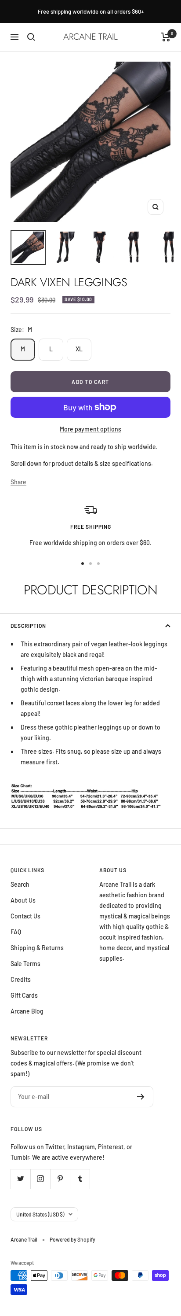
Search (20, 884)
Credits (21, 979)
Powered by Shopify (72, 1239)
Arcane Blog (27, 1011)
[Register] (141, 1097)
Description (28, 626)
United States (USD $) (40, 1214)
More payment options (90, 429)
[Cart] (165, 37)
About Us (23, 900)
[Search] (31, 37)
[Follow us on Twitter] (20, 1179)
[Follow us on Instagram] (40, 1179)
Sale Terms (25, 963)
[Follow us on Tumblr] (80, 1179)
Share (18, 482)
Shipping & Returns (37, 947)
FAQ (16, 932)
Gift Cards (24, 995)
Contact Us (25, 916)
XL (79, 349)
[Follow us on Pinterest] (60, 1179)
